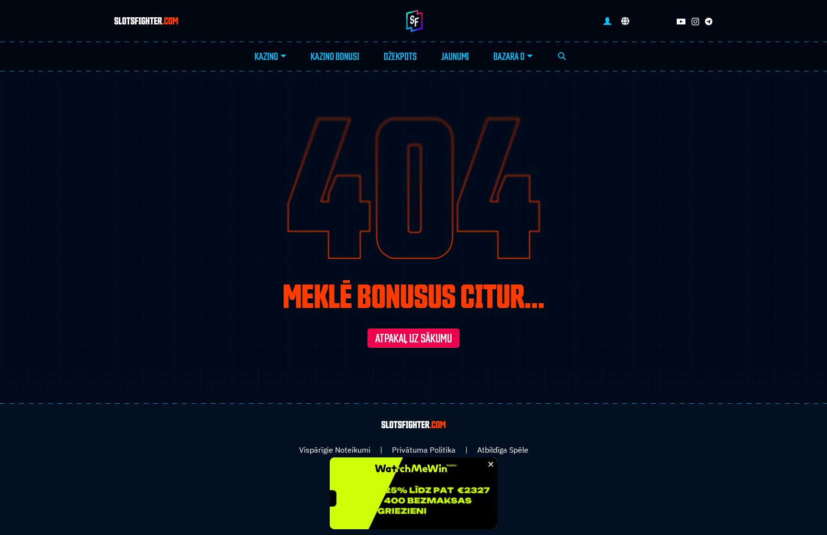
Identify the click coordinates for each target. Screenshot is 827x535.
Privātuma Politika (424, 449)
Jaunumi (455, 57)
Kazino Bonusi (335, 57)
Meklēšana (561, 57)
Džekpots (400, 57)
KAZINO (266, 57)
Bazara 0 (509, 57)
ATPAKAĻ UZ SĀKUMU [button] (413, 339)
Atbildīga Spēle (502, 449)
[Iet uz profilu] (607, 20)
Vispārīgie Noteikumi (334, 449)
